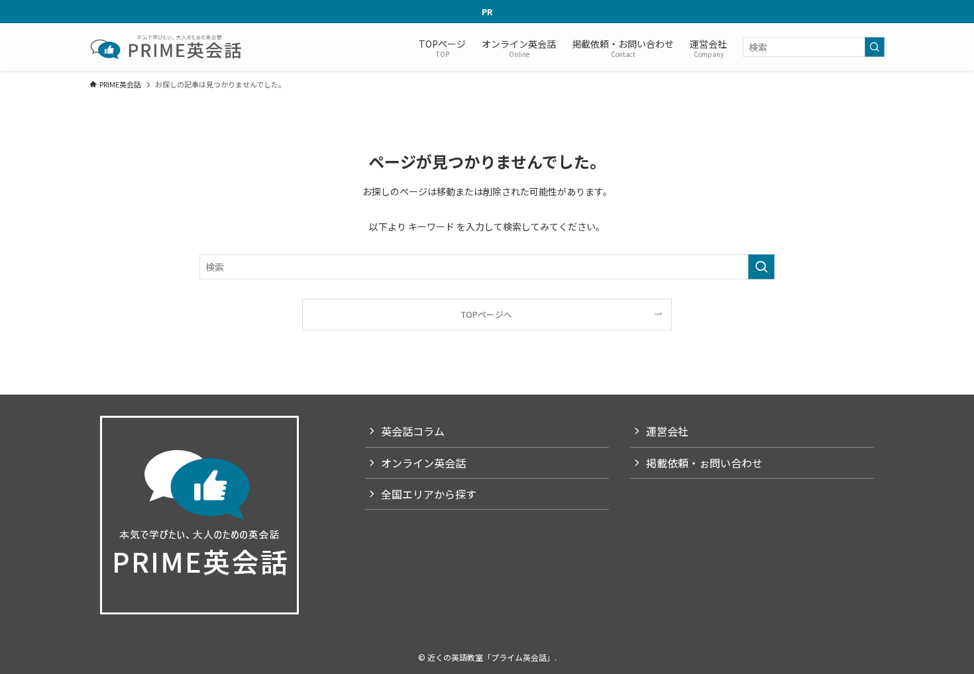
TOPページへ (486, 314)
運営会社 (667, 431)
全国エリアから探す (428, 494)
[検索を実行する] (875, 47)
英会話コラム (413, 431)
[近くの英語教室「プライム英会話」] (167, 47)
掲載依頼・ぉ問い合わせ (704, 463)
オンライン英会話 (423, 463)
